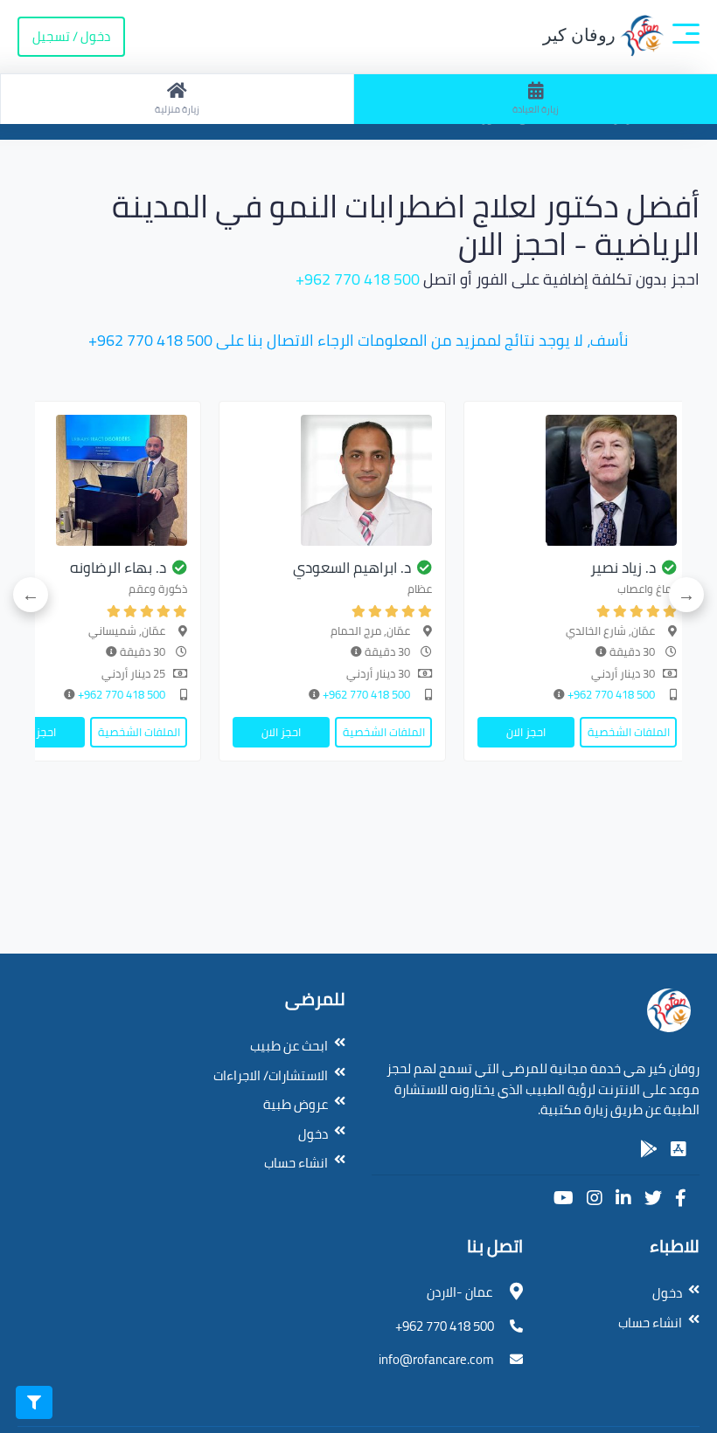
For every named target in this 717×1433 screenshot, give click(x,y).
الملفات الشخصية (629, 731)
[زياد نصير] (577, 480)
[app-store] (678, 1149)
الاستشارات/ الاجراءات (270, 1075)
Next (30, 594)
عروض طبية (295, 1104)
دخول (313, 1134)
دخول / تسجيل (71, 36)
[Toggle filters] (34, 1402)
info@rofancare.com (436, 1359)
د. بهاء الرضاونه (118, 567)
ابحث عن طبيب (289, 1045)
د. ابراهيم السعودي (352, 567)
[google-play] (649, 1149)
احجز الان (526, 731)
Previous (686, 594)
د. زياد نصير (623, 567)
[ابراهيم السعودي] (332, 480)
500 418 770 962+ (358, 279)
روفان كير (581, 35)
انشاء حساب (296, 1162)
